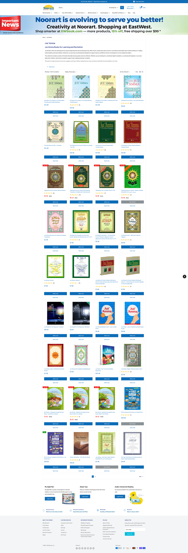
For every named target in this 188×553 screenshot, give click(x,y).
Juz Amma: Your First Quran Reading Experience (104, 369)
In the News (46, 525)
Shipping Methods (107, 525)
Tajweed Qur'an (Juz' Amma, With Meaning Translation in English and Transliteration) (80, 191)
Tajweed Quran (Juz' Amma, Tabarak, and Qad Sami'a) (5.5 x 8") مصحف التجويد (132, 191)
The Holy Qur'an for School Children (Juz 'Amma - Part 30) (81, 146)
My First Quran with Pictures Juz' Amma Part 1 (132, 412)
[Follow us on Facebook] (77, 548)
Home (44, 37)
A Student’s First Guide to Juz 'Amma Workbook (132, 100)
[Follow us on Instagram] (82, 548)
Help (134, 12)
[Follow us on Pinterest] (85, 548)
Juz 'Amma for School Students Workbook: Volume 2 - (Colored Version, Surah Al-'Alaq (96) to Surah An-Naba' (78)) (132, 282)
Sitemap (63, 527)
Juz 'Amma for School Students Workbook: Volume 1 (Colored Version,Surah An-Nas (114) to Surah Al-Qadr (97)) (106, 282)
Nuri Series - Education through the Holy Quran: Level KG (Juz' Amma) (54, 413)
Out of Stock (132, 202)
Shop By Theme (80, 12)
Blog (129, 12)
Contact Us (64, 532)
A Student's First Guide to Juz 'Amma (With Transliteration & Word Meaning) (54, 101)
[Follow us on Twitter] (80, 548)
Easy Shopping (104, 12)
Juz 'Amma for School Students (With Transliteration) (104, 146)
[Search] (122, 7)
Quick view (55, 116)
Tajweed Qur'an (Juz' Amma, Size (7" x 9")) (105, 190)
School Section (46, 12)
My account (130, 8)
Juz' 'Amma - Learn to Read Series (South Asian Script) (132, 327)
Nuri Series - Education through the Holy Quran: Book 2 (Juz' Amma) (105, 413)
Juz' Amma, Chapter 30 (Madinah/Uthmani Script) (54, 369)
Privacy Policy (106, 536)
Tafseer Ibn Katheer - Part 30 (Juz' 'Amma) (80, 457)
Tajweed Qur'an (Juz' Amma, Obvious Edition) (54, 190)
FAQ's (62, 525)
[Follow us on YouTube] (88, 548)
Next (140, 476)
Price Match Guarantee (108, 534)
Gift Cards (63, 535)
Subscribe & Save (140, 1)
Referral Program (85, 527)
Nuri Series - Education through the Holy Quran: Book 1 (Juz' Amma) (79, 413)
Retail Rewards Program (87, 525)
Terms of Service (107, 538)
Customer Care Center (66, 523)
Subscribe (129, 534)
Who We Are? (46, 523)
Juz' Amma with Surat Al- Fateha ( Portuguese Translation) (55, 236)
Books (56, 12)
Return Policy (106, 523)
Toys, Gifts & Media (67, 12)
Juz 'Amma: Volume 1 (49, 280)
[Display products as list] (142, 71)
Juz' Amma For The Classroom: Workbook (80, 327)
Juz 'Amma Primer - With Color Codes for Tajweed (130, 236)
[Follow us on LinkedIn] (93, 548)
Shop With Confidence (118, 12)
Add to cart (55, 112)
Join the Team (46, 530)
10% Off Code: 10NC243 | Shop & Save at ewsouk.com (94, 1)
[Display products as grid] (140, 71)
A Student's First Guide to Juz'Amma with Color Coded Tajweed (106, 101)
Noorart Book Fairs (85, 532)
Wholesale (83, 530)
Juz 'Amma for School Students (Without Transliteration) (130, 146)
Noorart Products (47, 532)
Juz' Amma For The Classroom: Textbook (53, 327)
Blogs (44, 535)
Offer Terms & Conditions (109, 531)
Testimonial (46, 527)
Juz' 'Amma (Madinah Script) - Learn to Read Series (105, 327)
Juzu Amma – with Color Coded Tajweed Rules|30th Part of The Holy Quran (104, 457)
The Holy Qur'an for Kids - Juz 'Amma (52, 145)
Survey (62, 530)
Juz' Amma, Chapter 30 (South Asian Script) (131, 369)
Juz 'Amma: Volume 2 (75, 280)
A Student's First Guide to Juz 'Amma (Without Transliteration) (81, 101)
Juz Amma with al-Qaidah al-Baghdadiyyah (80, 369)
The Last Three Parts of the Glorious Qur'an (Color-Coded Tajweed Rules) (131, 457)
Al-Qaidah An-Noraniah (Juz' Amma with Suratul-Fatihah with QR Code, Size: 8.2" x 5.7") (81, 236)
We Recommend (92, 12)
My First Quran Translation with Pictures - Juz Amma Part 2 (55, 457)
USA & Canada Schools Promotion (108, 528)
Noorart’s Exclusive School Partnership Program (88, 535)
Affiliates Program (85, 523)
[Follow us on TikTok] (91, 548)
